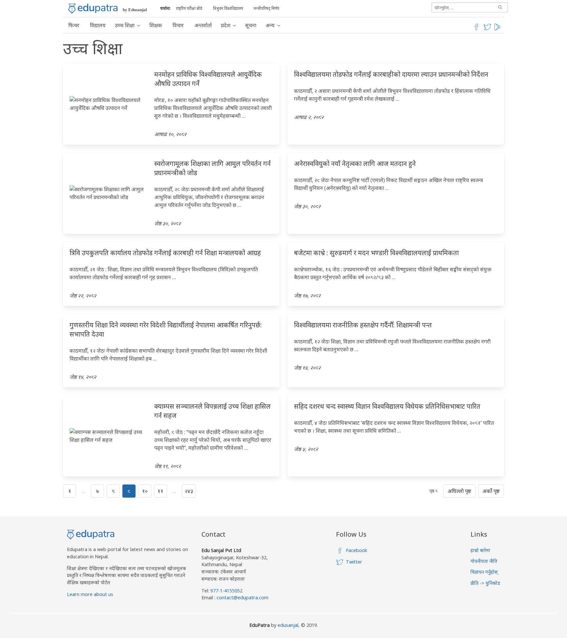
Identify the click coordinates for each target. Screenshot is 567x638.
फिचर (73, 25)
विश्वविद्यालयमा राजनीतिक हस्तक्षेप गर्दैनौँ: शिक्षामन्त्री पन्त (363, 324)
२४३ (189, 491)
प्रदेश (225, 25)
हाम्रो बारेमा (480, 550)
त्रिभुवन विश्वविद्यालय (228, 8)
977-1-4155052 (226, 590)
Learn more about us (90, 594)
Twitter (354, 562)
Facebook (356, 550)
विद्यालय (98, 25)
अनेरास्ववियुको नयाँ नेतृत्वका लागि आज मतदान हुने (355, 163)
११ (160, 491)
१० (145, 491)
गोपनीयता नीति (484, 561)
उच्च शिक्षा (125, 25)
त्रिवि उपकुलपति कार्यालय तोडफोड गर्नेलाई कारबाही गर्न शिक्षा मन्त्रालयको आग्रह (165, 252)
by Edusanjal (135, 9)
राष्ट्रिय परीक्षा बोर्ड (189, 8)
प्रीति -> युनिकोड (485, 583)
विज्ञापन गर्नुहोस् (484, 572)
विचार (178, 25)
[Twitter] (487, 29)
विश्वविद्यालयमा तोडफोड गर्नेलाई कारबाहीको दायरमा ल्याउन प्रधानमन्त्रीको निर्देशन (391, 74)
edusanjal (288, 625)
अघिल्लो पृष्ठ (459, 491)
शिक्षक (155, 25)
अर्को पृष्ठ (491, 491)
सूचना (250, 25)
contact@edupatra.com (241, 597)
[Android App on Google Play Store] (498, 29)
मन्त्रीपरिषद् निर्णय (266, 8)
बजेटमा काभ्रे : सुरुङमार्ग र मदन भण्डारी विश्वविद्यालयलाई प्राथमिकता (376, 252)
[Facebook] (476, 29)
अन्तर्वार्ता (203, 25)
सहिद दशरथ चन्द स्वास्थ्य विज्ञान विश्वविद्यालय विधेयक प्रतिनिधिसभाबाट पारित (387, 406)
